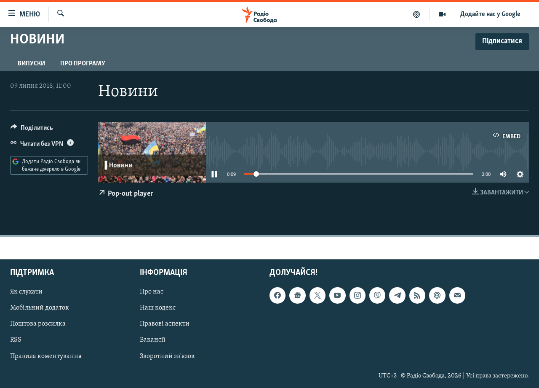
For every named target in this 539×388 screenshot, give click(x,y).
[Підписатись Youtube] (337, 295)
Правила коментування (46, 356)
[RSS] (417, 295)
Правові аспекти (164, 324)
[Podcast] (437, 295)
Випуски (31, 63)
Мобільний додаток (39, 308)
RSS (15, 340)
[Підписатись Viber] (377, 295)
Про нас (151, 291)
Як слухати (26, 291)
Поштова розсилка (38, 324)
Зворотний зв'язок (167, 356)
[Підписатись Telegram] (397, 295)
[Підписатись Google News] (297, 295)
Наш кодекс (158, 308)
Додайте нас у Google (490, 14)
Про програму (82, 63)
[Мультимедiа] (442, 14)
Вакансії (152, 340)
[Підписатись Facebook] (278, 295)
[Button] (32, 130)
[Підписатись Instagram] (358, 295)
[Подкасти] (417, 14)
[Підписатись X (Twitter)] (318, 295)
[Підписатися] (457, 295)
